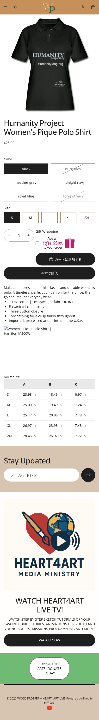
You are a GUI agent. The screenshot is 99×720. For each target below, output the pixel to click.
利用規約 (49, 703)
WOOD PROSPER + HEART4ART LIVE (41, 698)
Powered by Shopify (79, 698)
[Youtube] (49, 708)
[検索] (16, 7)
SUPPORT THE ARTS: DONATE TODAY (49, 668)
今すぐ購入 (49, 273)
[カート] (93, 7)
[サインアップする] (88, 475)
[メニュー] (5, 7)
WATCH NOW (49, 640)
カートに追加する (68, 259)
